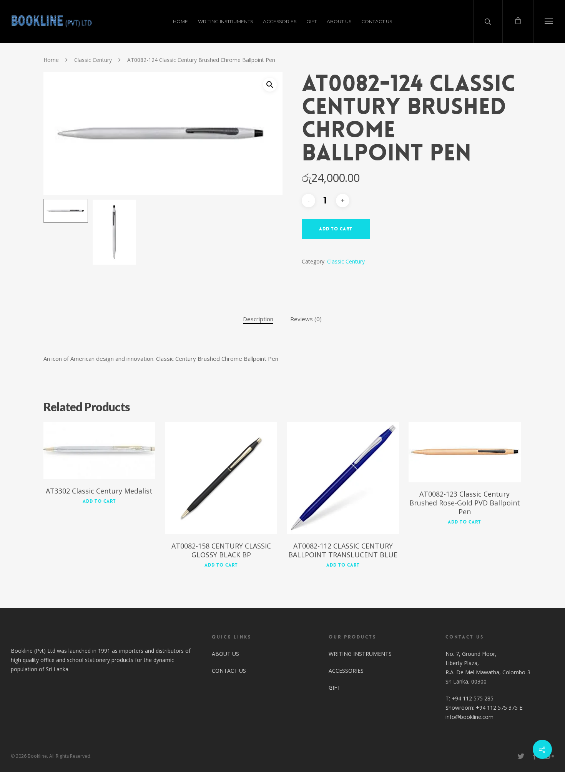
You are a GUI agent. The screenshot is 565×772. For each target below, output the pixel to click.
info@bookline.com (469, 716)
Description (258, 319)
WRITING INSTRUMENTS (225, 21)
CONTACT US (376, 21)
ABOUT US (339, 21)
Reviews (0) (306, 319)
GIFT (311, 21)
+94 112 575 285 (473, 698)
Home (51, 59)
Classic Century (93, 59)
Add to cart (335, 229)
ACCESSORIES (279, 21)
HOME (180, 21)
